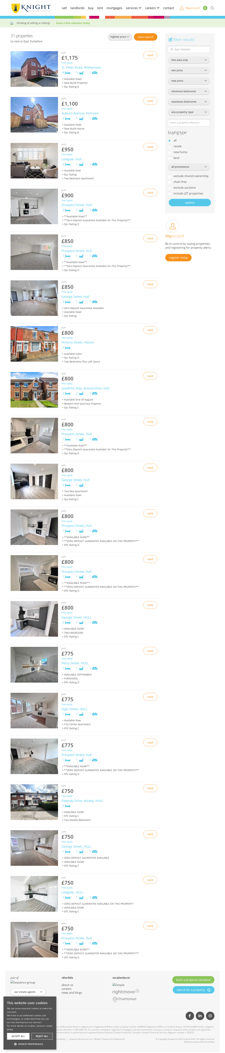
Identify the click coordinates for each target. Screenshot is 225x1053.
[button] (30, 1044)
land (176, 158)
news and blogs (72, 993)
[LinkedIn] (200, 1016)
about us (67, 985)
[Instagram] (210, 1016)
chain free (180, 182)
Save (145, 37)
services (132, 8)
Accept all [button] (18, 1036)
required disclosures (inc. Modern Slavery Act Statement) (97, 1039)
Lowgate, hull (72, 159)
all (174, 140)
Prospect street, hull (77, 205)
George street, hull (75, 296)
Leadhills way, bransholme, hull (86, 388)
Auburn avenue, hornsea (80, 113)
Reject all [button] (42, 1036)
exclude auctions (184, 188)
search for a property (191, 990)
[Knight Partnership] (31, 8)
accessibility (59, 1039)
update (190, 202)
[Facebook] (190, 1016)
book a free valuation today (73, 23)
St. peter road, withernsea (81, 67)
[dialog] (30, 1023)
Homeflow (209, 1041)
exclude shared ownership (190, 176)
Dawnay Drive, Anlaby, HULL (82, 801)
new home (180, 152)
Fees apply (67, 62)
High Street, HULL (74, 709)
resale (177, 146)
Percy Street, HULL (75, 663)
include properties (188, 193)
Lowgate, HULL (72, 892)
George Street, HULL (76, 617)
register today (178, 258)
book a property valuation (193, 980)
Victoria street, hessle (78, 342)
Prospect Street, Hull (77, 526)
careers (151, 8)
